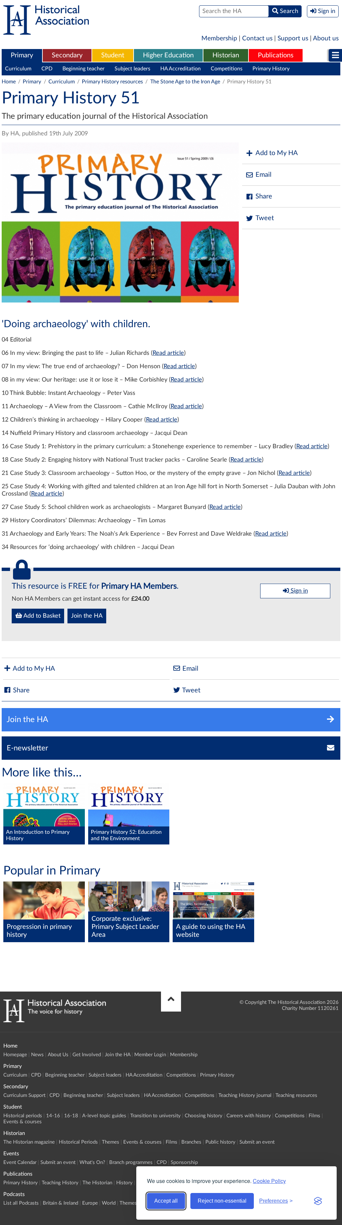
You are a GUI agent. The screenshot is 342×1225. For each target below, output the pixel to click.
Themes (110, 1142)
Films (314, 1115)
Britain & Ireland (60, 1203)
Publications (276, 55)
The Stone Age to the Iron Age (185, 81)
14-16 (53, 1115)
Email (263, 174)
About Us (58, 1054)
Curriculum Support (24, 1095)
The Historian (97, 1182)
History (124, 1182)
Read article (168, 353)
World (109, 1203)
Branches (191, 1142)
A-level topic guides (104, 1115)
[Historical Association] (46, 31)
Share (263, 196)
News (37, 1054)
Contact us (257, 38)
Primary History (271, 68)
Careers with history (248, 1115)
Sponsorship (184, 1162)
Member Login (150, 1054)
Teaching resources (296, 1095)
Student (112, 55)
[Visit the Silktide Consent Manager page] (318, 1201)
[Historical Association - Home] (54, 1020)
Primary (22, 55)
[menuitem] (21, 55)
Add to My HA (276, 153)
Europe (90, 1203)
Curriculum (18, 68)
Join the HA (87, 616)
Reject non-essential (222, 1201)
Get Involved (86, 1054)
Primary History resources (112, 81)
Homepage (15, 1054)
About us (326, 38)
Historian (225, 55)
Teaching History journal (245, 1095)
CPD (46, 68)
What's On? (92, 1162)
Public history (220, 1142)
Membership (219, 38)
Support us (293, 38)
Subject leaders (132, 68)
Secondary (67, 55)
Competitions (226, 68)
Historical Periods (78, 1142)
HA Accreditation (180, 68)
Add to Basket (41, 616)
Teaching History (60, 1182)
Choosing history (203, 1115)
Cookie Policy (269, 1181)
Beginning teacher (83, 68)
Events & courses (22, 1121)
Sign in (298, 591)
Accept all (166, 1201)
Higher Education (168, 55)
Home (9, 81)
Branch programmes (131, 1162)
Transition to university (155, 1115)
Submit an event (257, 1142)
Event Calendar (19, 1162)
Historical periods (22, 1115)
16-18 (71, 1115)
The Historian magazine (29, 1142)
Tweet (264, 218)
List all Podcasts (21, 1203)
